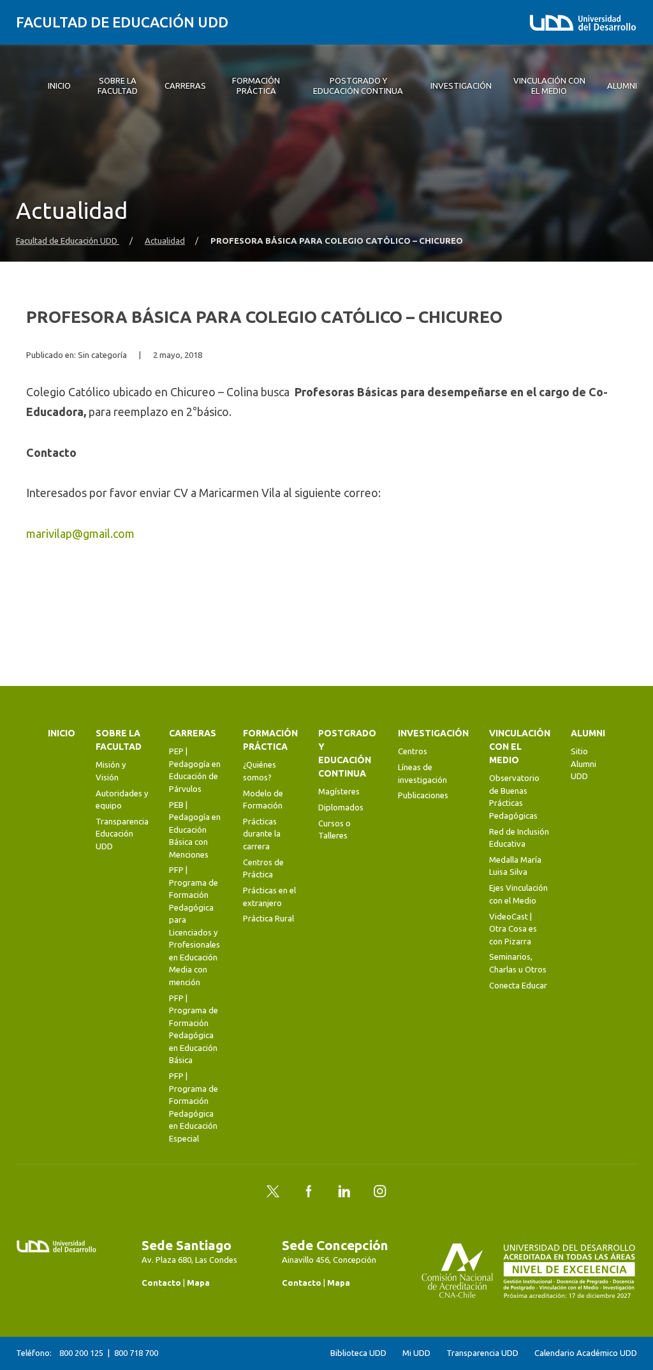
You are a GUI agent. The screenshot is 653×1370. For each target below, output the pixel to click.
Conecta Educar (518, 985)
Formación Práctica (270, 740)
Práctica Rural (268, 918)
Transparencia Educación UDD (122, 834)
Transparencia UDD (482, 1353)
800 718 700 (136, 1352)
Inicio (61, 733)
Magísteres (339, 791)
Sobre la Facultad (119, 740)
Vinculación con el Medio (519, 746)
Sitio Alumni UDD (583, 763)
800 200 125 (81, 1352)
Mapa (198, 1282)
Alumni (588, 733)
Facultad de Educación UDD (122, 22)
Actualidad (165, 241)
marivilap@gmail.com (80, 533)
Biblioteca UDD (358, 1353)
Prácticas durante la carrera (262, 834)
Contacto (161, 1282)
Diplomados (340, 807)
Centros (412, 751)
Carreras (192, 733)
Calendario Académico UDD (585, 1353)
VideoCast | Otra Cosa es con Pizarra (513, 929)
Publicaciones (423, 795)
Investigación (433, 733)
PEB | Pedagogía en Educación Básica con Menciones (195, 829)
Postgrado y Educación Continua (347, 753)
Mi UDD (416, 1353)
